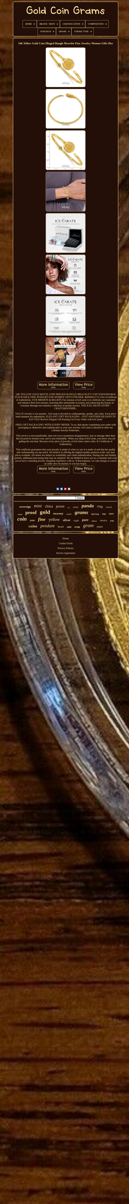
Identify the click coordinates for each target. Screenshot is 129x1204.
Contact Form (66, 543)
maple (69, 514)
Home (66, 538)
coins (33, 526)
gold (45, 512)
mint (38, 506)
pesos (60, 506)
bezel (61, 526)
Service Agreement (65, 553)
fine (41, 519)
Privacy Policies (66, 548)
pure (85, 520)
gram (88, 525)
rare (111, 513)
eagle (76, 520)
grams (81, 512)
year (32, 520)
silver (66, 520)
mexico (103, 520)
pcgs (112, 521)
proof (31, 512)
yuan (100, 526)
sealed (20, 514)
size (68, 507)
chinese (94, 521)
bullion (95, 514)
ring (100, 506)
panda (88, 505)
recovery (58, 513)
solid (69, 527)
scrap (77, 527)
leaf (104, 514)
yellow (54, 519)
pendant (47, 525)
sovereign (25, 506)
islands (109, 507)
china (49, 506)
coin (22, 519)
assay (76, 507)
